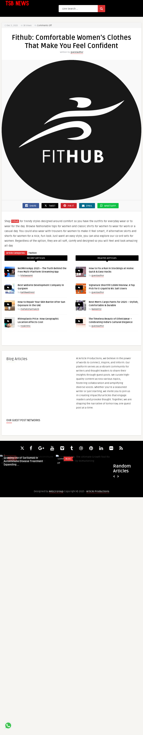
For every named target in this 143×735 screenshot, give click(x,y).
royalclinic (25, 326)
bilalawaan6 (26, 275)
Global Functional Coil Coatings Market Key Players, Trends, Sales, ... (84, 479)
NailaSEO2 (96, 309)
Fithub (15, 221)
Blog (13, 459)
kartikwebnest (27, 292)
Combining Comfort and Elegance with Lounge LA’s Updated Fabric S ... (28, 479)
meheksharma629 (29, 309)
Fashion (33, 253)
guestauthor (77, 52)
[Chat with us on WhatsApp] (8, 726)
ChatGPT (71, 459)
